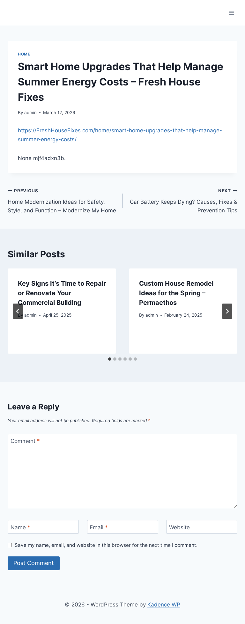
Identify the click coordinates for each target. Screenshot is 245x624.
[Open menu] (231, 13)
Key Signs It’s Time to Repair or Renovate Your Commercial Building (62, 293)
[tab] (109, 359)
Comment (25, 441)
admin (30, 112)
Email (99, 527)
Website (179, 527)
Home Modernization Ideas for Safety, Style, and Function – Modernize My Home (62, 201)
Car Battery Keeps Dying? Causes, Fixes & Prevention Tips (183, 201)
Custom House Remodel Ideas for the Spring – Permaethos (176, 293)
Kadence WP (163, 604)
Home (24, 54)
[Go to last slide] (18, 311)
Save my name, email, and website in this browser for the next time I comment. (106, 545)
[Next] (227, 311)
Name (20, 527)
